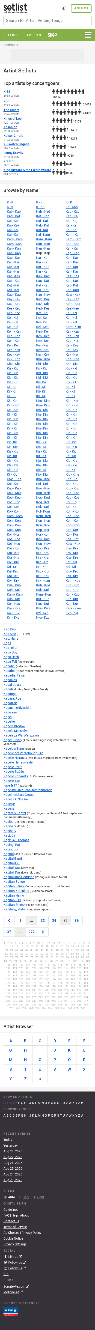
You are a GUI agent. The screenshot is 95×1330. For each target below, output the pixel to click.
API (6, 1274)
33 (43, 920)
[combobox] (47, 20)
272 (32, 932)
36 (77, 920)
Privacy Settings (15, 1244)
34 (54, 920)
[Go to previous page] (9, 920)
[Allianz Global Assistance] (10, 1311)
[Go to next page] (43, 931)
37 (9, 932)
